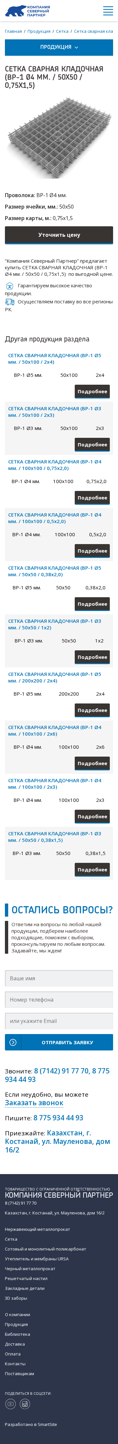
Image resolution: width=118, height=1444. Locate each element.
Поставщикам (19, 1373)
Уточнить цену (59, 234)
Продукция (39, 31)
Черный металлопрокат (30, 1268)
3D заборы (16, 1298)
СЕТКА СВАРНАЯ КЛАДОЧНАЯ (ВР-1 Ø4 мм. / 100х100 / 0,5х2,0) (54, 517)
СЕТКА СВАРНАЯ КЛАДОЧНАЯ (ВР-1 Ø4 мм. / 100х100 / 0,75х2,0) (54, 464)
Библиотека (17, 1334)
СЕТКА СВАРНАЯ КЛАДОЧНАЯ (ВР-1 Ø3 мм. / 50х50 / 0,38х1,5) (54, 836)
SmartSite (47, 1424)
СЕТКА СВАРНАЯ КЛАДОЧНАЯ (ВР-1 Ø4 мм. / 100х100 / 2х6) (54, 730)
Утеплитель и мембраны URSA (37, 1259)
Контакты (15, 1364)
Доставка (15, 1344)
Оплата (13, 1354)
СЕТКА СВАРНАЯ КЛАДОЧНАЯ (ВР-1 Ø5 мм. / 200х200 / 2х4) (54, 677)
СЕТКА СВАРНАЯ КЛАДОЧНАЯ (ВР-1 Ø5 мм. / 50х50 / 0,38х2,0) (54, 571)
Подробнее (92, 391)
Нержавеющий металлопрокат (37, 1229)
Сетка (62, 31)
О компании (17, 1314)
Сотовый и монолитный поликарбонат (45, 1249)
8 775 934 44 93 (58, 1117)
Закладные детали (25, 1288)
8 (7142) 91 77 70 (61, 1070)
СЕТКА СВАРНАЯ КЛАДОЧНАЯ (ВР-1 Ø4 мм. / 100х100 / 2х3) (54, 783)
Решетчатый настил (26, 1278)
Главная (13, 31)
